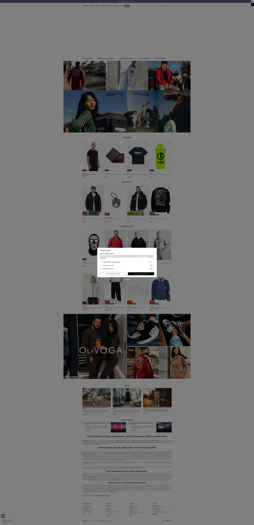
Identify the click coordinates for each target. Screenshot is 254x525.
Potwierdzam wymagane (113, 273)
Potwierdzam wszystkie (141, 273)
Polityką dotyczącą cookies (130, 255)
